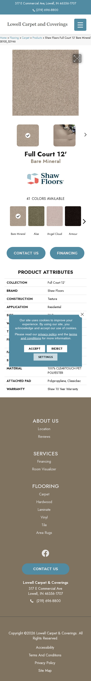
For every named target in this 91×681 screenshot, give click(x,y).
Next (84, 133)
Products (37, 38)
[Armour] (73, 216)
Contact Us (26, 253)
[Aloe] (36, 216)
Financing (67, 253)
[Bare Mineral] (18, 216)
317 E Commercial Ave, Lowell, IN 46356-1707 (45, 3)
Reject (57, 348)
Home (3, 38)
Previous (6, 133)
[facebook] (45, 553)
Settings (45, 356)
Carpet (25, 38)
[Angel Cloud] (55, 216)
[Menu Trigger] (80, 25)
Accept (34, 348)
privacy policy (47, 334)
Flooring (14, 38)
